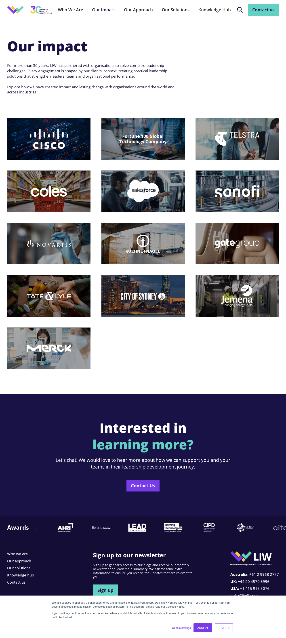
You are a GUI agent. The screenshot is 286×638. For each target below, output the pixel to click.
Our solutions (18, 567)
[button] (70, 10)
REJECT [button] (224, 628)
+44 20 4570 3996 (253, 581)
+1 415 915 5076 (254, 588)
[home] (29, 10)
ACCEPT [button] (202, 628)
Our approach (19, 561)
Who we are (17, 553)
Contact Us (143, 485)
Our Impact (103, 9)
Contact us (263, 9)
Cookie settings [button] (181, 628)
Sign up (105, 590)
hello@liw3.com (244, 595)
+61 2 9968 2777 (264, 574)
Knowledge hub (20, 575)
